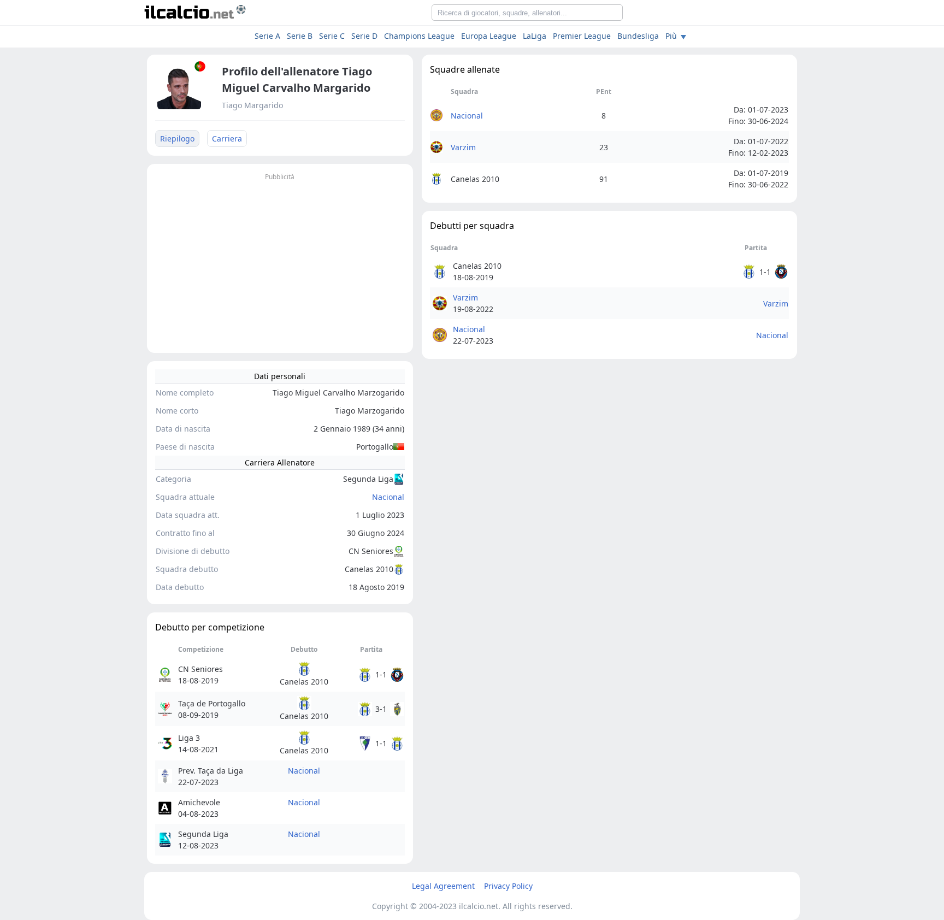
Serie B (299, 36)
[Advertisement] (280, 260)
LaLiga (534, 36)
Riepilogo (177, 138)
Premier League (582, 36)
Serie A (267, 36)
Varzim (463, 147)
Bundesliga (638, 36)
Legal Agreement (443, 886)
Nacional (388, 497)
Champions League (419, 36)
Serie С (332, 36)
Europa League (488, 36)
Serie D (364, 36)
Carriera (227, 138)
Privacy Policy (508, 886)
